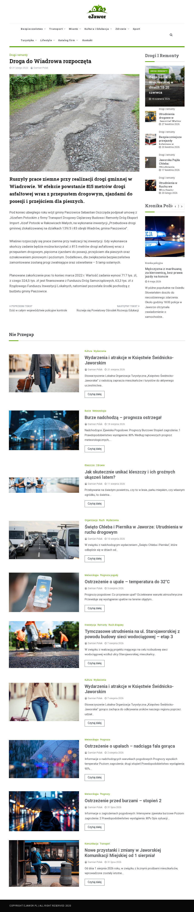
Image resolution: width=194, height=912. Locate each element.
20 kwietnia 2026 (171, 147)
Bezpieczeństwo (32, 28)
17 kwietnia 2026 (171, 170)
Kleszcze (90, 465)
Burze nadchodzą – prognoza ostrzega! (123, 417)
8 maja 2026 (154, 281)
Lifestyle (46, 40)
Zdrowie (121, 28)
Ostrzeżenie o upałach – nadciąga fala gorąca (130, 746)
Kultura (88, 351)
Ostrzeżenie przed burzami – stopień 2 (123, 800)
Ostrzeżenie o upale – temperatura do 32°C (127, 581)
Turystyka (27, 40)
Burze (88, 411)
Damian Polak (41, 68)
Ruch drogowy (116, 625)
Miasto (73, 28)
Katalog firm (66, 40)
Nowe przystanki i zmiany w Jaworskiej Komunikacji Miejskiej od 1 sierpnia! (123, 853)
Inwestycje (90, 625)
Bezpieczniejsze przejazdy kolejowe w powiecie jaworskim (170, 144)
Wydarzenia (100, 351)
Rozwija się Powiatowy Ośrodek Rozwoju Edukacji (108, 310)
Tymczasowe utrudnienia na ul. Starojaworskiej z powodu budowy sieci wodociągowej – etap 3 (132, 634)
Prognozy (105, 794)
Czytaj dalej (95, 394)
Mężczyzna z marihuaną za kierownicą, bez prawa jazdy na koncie (163, 272)
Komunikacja (91, 843)
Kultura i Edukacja (96, 28)
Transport (56, 28)
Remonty (102, 625)
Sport (136, 28)
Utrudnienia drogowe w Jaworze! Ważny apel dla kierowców (170, 121)
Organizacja (91, 520)
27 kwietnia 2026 (171, 124)
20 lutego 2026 (170, 193)
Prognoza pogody (109, 575)
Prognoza (105, 739)
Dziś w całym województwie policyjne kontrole (38, 310)
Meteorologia (99, 411)
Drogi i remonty (18, 55)
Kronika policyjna (154, 263)
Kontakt (87, 40)
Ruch (102, 520)
